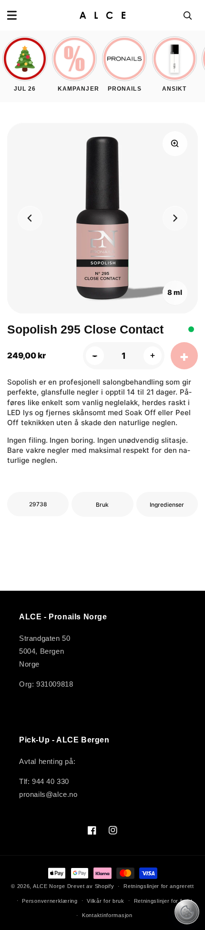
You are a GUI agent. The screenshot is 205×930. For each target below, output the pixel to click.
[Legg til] (184, 355)
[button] (11, 15)
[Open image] (175, 143)
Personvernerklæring (49, 901)
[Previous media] (30, 218)
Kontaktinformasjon (107, 915)
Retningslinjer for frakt (163, 901)
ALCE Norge (49, 886)
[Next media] (175, 218)
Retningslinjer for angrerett (158, 886)
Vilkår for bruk (105, 901)
